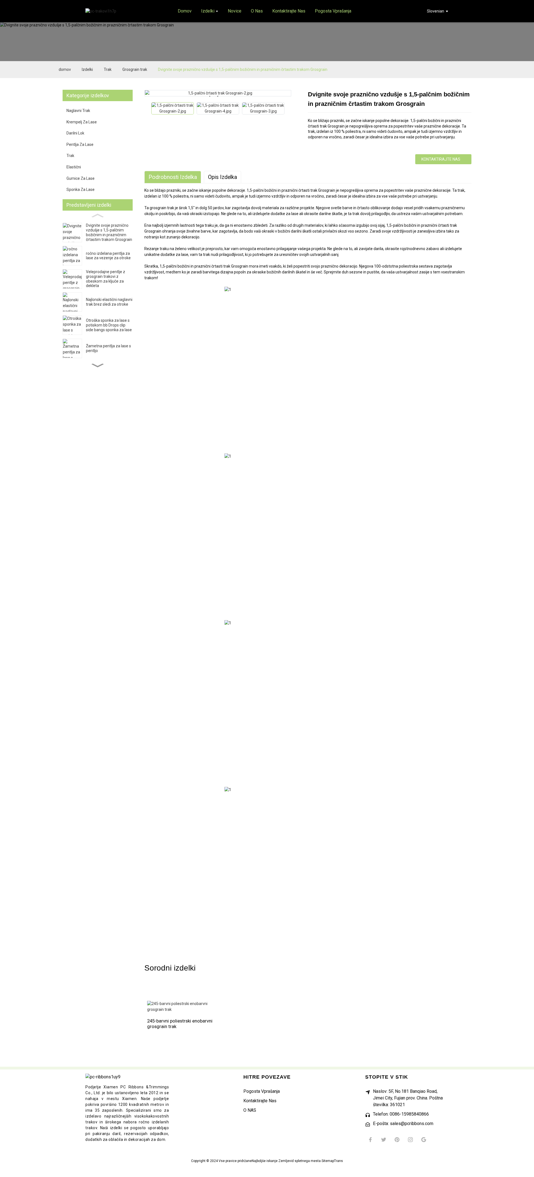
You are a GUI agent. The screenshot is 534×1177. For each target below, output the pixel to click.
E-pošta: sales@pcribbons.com (403, 1123)
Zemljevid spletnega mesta (299, 1161)
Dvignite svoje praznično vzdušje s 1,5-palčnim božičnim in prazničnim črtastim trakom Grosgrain (242, 69)
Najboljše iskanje (265, 1161)
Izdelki (87, 69)
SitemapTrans (332, 1161)
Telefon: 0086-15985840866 (401, 1114)
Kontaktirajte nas (440, 159)
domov (65, 69)
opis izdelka (222, 177)
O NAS (249, 1110)
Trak (108, 69)
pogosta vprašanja (261, 1091)
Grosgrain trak (134, 69)
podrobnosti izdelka (173, 177)
